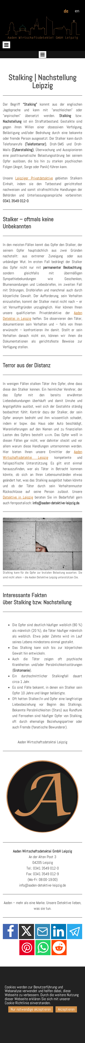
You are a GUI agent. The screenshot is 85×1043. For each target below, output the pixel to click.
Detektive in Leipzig (18, 497)
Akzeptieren (66, 1009)
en (77, 10)
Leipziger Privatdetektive (34, 178)
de (66, 10)
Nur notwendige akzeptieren (31, 1009)
